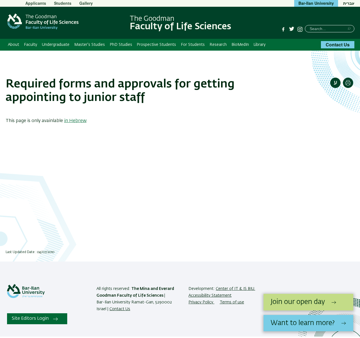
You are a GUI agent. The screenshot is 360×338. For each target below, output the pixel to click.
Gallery (86, 3)
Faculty (30, 45)
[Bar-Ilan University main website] (26, 297)
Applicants (35, 3)
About (13, 45)
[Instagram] (300, 29)
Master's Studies (89, 45)
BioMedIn (240, 45)
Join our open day (298, 302)
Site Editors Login (30, 318)
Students (62, 3)
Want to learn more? (303, 323)
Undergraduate (55, 45)
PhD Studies (121, 45)
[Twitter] (291, 29)
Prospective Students (156, 45)
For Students (193, 45)
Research (218, 45)
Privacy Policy (201, 302)
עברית (348, 3)
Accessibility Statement (209, 296)
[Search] (349, 28)
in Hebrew (75, 121)
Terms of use (232, 302)
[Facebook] (283, 29)
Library (259, 45)
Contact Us (338, 44)
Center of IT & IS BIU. (235, 289)
